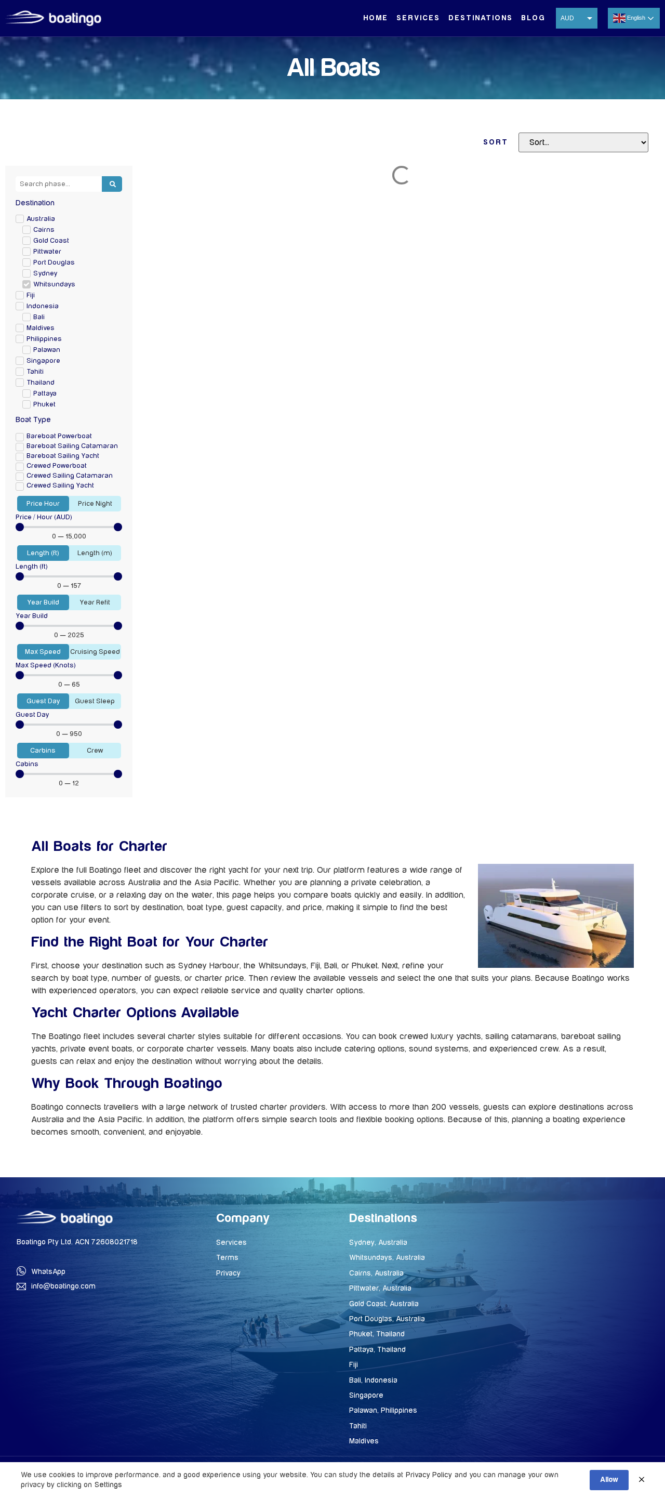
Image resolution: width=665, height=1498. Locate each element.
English (636, 18)
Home (375, 18)
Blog (533, 18)
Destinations (480, 18)
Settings (108, 1485)
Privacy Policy (429, 1475)
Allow (609, 1480)
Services (418, 18)
